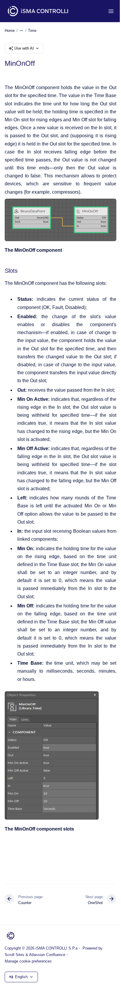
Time (32, 30)
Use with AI (24, 48)
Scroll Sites (14, 954)
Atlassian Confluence (47, 954)
